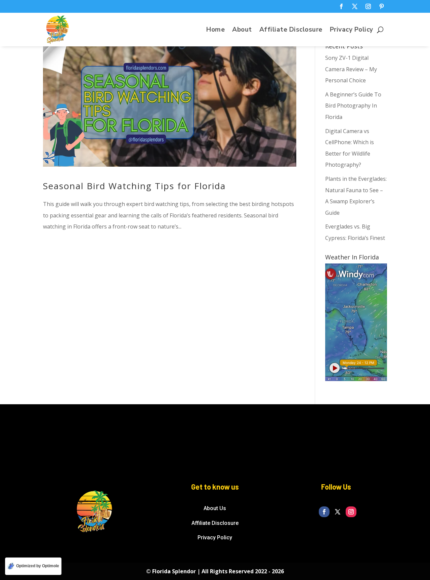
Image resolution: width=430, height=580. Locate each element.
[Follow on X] (354, 6)
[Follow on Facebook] (341, 6)
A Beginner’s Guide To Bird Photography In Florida (353, 106)
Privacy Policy (351, 30)
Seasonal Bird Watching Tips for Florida (134, 186)
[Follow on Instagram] (368, 6)
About (242, 30)
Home (215, 30)
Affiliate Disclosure (290, 30)
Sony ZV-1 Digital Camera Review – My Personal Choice (351, 69)
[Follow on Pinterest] (381, 6)
